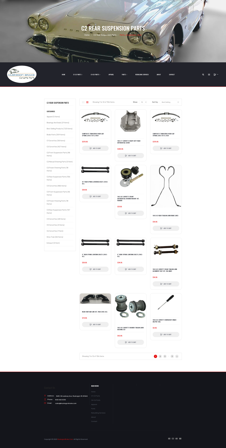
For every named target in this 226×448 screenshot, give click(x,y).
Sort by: (155, 102)
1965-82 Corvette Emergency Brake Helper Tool (164, 321)
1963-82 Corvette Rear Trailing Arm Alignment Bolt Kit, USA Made (165, 270)
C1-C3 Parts (95, 396)
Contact (94, 421)
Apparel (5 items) (53, 117)
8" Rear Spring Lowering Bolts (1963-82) (130, 255)
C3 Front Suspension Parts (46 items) (58, 193)
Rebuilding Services (98, 413)
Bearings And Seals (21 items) (58, 123)
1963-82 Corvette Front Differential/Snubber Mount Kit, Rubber (128, 198)
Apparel (94, 404)
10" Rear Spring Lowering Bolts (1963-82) (95, 183)
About (93, 417)
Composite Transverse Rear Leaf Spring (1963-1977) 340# (93, 135)
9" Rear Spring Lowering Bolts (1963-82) (94, 255)
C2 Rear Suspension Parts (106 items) (58, 178)
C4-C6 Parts (95, 400)
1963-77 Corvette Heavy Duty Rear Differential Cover (128, 142)
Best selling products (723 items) (59, 129)
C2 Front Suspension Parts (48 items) (58, 154)
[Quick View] (82, 121)
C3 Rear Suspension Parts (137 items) (58, 211)
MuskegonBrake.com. (65, 439)
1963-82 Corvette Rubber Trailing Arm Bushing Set (130, 329)
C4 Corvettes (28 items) (56, 219)
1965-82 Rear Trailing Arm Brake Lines (165, 216)
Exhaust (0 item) (53, 243)
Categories (51, 111)
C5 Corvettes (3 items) (55, 225)
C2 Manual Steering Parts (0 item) (60, 162)
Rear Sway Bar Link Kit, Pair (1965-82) (94, 312)
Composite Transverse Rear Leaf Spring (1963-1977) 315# (163, 135)
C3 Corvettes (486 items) (56, 186)
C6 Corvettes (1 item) (55, 231)
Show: (135, 102)
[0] (215, 74)
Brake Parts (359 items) (56, 135)
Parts (93, 409)
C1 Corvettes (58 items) (56, 141)
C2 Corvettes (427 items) (56, 147)
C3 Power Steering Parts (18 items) (57, 202)
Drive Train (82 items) (55, 237)
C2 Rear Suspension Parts (105, 35)
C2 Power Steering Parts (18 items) (57, 169)
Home (86, 35)
